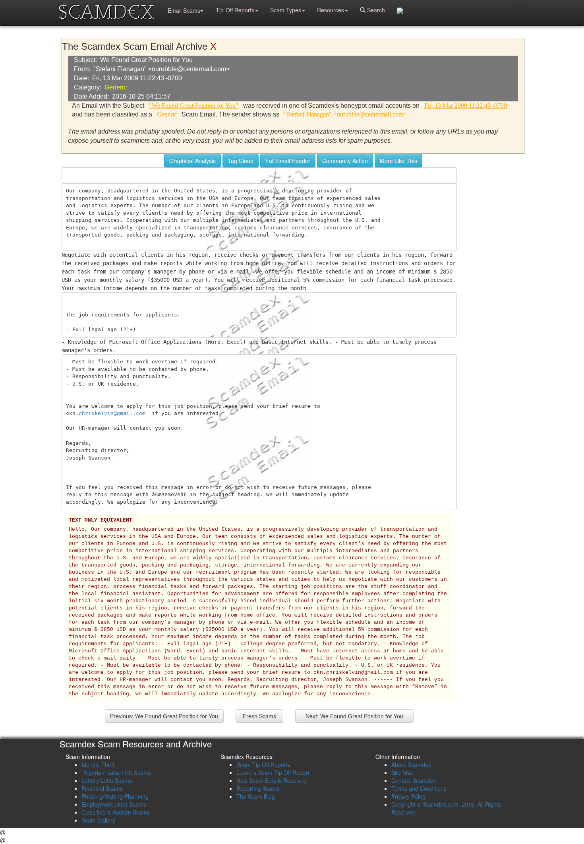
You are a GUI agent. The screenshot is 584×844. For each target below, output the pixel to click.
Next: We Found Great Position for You (354, 716)
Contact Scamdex (413, 780)
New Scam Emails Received (271, 780)
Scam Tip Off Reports (263, 764)
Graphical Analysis (192, 161)
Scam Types (285, 10)
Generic (115, 87)
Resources (330, 10)
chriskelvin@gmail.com (112, 413)
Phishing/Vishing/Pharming (115, 796)
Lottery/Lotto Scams (106, 780)
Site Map (402, 772)
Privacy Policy (408, 796)
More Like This (398, 161)
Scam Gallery (98, 820)
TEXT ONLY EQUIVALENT (100, 520)
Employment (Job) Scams (113, 804)
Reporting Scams (258, 788)
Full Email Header (287, 161)
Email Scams (184, 10)
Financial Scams (102, 788)
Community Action (345, 161)
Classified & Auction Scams (115, 812)
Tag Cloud (240, 161)
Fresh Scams (259, 716)
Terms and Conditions (419, 788)
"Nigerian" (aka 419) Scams (116, 772)
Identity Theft (97, 764)
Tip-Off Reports (235, 10)
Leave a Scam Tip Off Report (272, 772)
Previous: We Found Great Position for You (164, 716)
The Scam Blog (255, 796)
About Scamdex (411, 764)
